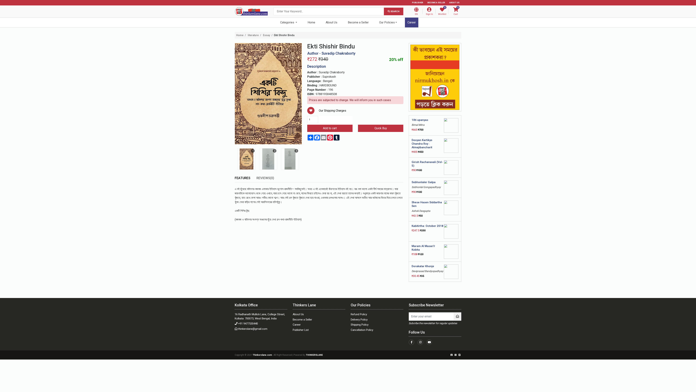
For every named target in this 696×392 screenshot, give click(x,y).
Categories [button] (287, 22)
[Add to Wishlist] (310, 110)
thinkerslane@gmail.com (252, 328)
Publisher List (301, 330)
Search (394, 11)
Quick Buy (380, 128)
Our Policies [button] (387, 22)
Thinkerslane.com (262, 355)
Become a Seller (436, 2)
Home (311, 22)
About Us (454, 2)
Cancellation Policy (362, 330)
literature (253, 35)
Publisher (417, 2)
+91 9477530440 (248, 323)
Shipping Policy (359, 324)
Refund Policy (359, 314)
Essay (266, 35)
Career (411, 22)
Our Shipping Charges (332, 110)
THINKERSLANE (314, 355)
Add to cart (330, 128)
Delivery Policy (359, 319)
